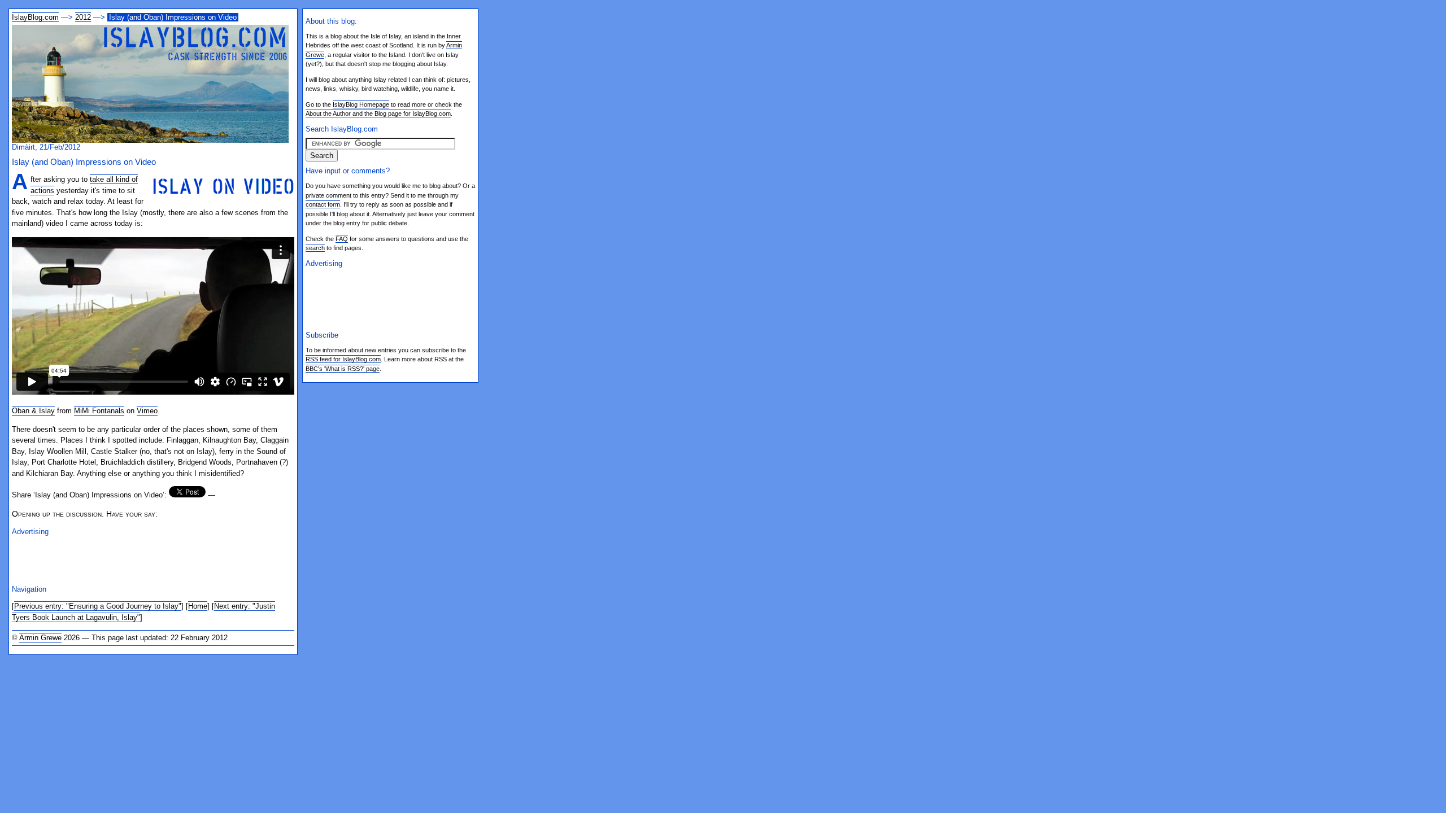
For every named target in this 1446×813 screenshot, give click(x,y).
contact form (323, 204)
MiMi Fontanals (99, 410)
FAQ (342, 238)
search (315, 247)
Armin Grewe (40, 637)
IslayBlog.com (35, 17)
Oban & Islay (33, 410)
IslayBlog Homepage (361, 104)
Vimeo (147, 410)
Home (197, 606)
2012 (83, 17)
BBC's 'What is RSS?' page (343, 368)
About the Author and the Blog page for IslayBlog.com (378, 113)
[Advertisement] (144, 559)
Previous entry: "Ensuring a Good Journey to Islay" (97, 606)
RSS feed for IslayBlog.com (343, 359)
